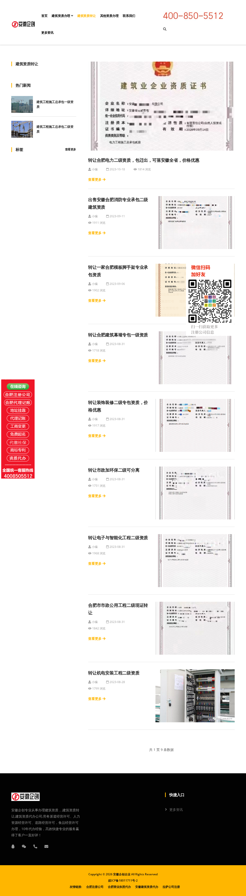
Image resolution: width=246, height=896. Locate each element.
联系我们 (129, 16)
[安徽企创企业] (23, 24)
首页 (44, 16)
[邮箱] (46, 846)
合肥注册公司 (95, 887)
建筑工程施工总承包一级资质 (55, 104)
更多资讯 (47, 32)
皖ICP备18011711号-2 (123, 880)
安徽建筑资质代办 (146, 887)
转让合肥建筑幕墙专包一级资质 (118, 335)
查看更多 (70, 149)
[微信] (24, 846)
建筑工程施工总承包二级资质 (55, 129)
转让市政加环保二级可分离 (114, 470)
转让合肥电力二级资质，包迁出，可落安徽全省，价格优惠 (143, 160)
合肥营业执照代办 (119, 887)
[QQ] (13, 846)
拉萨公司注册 (171, 887)
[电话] (35, 846)
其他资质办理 (109, 16)
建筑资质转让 (86, 16)
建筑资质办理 (61, 16)
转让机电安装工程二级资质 (114, 673)
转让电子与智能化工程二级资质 (118, 537)
